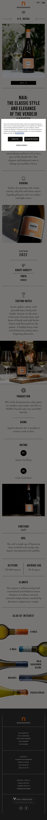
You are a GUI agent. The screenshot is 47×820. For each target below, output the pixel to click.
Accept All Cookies (31, 139)
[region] (23, 135)
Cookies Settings (21, 145)
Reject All (15, 139)
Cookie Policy (19, 133)
